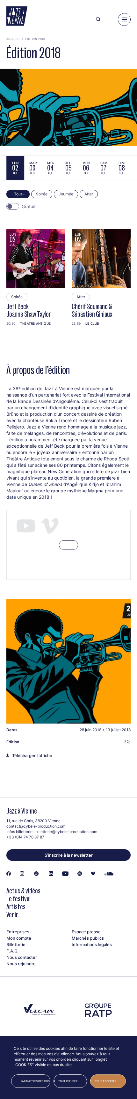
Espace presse (86, 932)
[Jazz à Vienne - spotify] (79, 873)
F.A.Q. (12, 951)
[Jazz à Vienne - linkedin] (51, 873)
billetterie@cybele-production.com (66, 831)
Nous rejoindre (21, 963)
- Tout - (18, 194)
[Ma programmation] (109, 19)
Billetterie (15, 944)
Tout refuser (67, 1081)
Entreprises (17, 932)
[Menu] (124, 19)
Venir (12, 915)
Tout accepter (105, 1081)
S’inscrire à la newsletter (69, 855)
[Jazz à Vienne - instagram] (22, 873)
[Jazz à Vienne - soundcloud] (109, 873)
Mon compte (18, 938)
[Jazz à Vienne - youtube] (65, 873)
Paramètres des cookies (35, 1081)
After (88, 194)
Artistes (15, 907)
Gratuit (29, 206)
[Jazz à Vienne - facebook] (8, 873)
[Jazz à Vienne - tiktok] (36, 873)
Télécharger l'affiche (32, 755)
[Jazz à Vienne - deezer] (93, 873)
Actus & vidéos (23, 891)
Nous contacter (21, 957)
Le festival (18, 899)
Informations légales (92, 944)
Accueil (12, 39)
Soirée (41, 194)
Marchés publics (88, 938)
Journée (66, 194)
